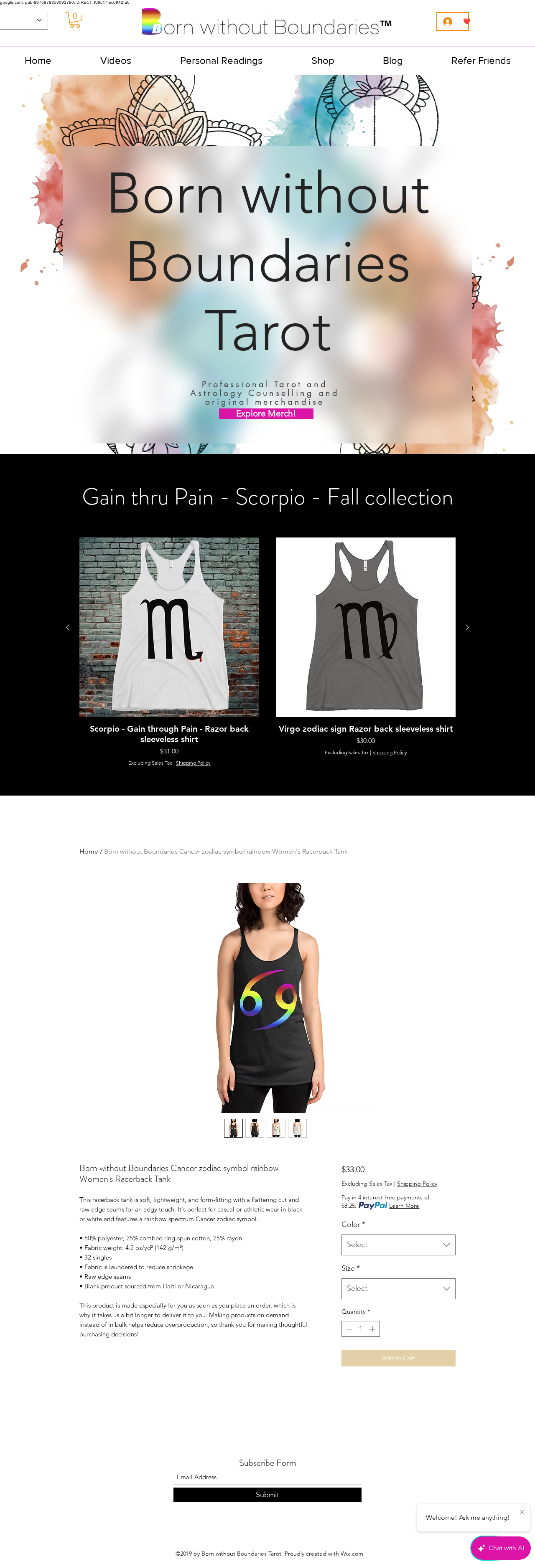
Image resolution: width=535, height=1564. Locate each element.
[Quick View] (169, 627)
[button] (75, 20)
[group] (267, 652)
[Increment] (373, 1329)
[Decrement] (348, 1329)
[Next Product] (467, 627)
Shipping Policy (193, 763)
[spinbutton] (360, 1329)
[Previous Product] (68, 627)
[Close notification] (522, 1512)
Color (353, 1224)
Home (88, 851)
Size (350, 1268)
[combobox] (398, 1244)
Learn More (404, 1205)
